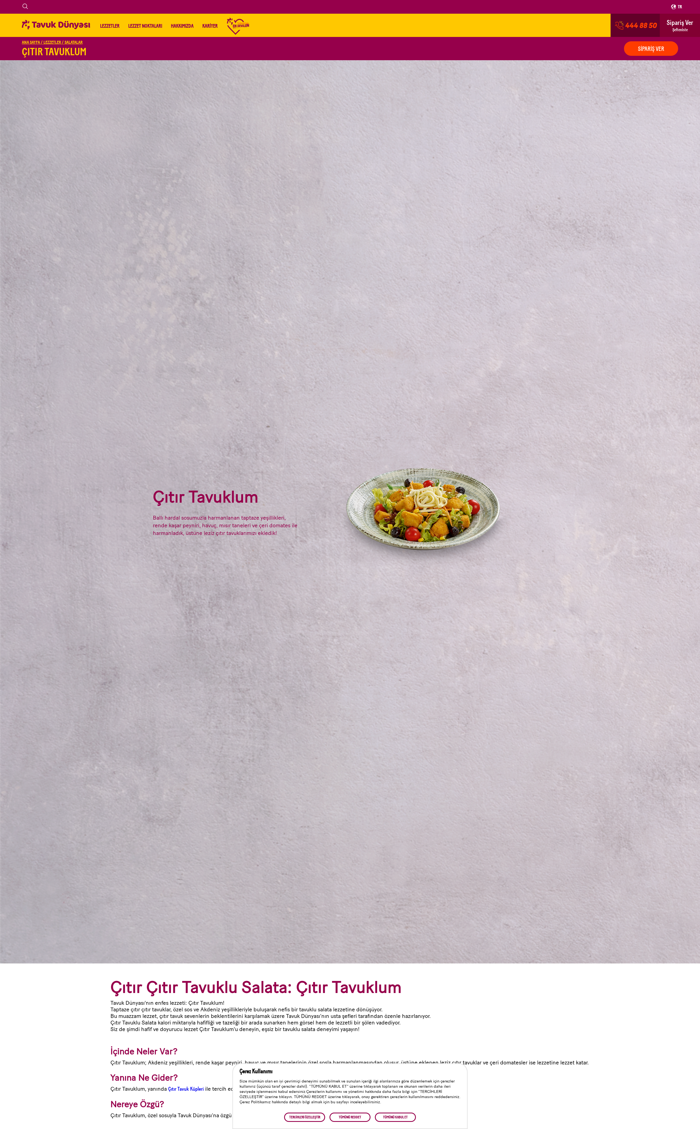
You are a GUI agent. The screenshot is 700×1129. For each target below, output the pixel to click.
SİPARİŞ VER (651, 49)
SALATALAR (74, 42)
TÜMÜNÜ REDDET (350, 1117)
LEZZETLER (109, 26)
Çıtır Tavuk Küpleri (186, 1088)
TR (680, 7)
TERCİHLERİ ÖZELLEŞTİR (304, 1117)
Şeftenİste (680, 25)
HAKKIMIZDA (182, 26)
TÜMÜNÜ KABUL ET (395, 1117)
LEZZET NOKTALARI (145, 26)
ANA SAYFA (32, 42)
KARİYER (210, 26)
